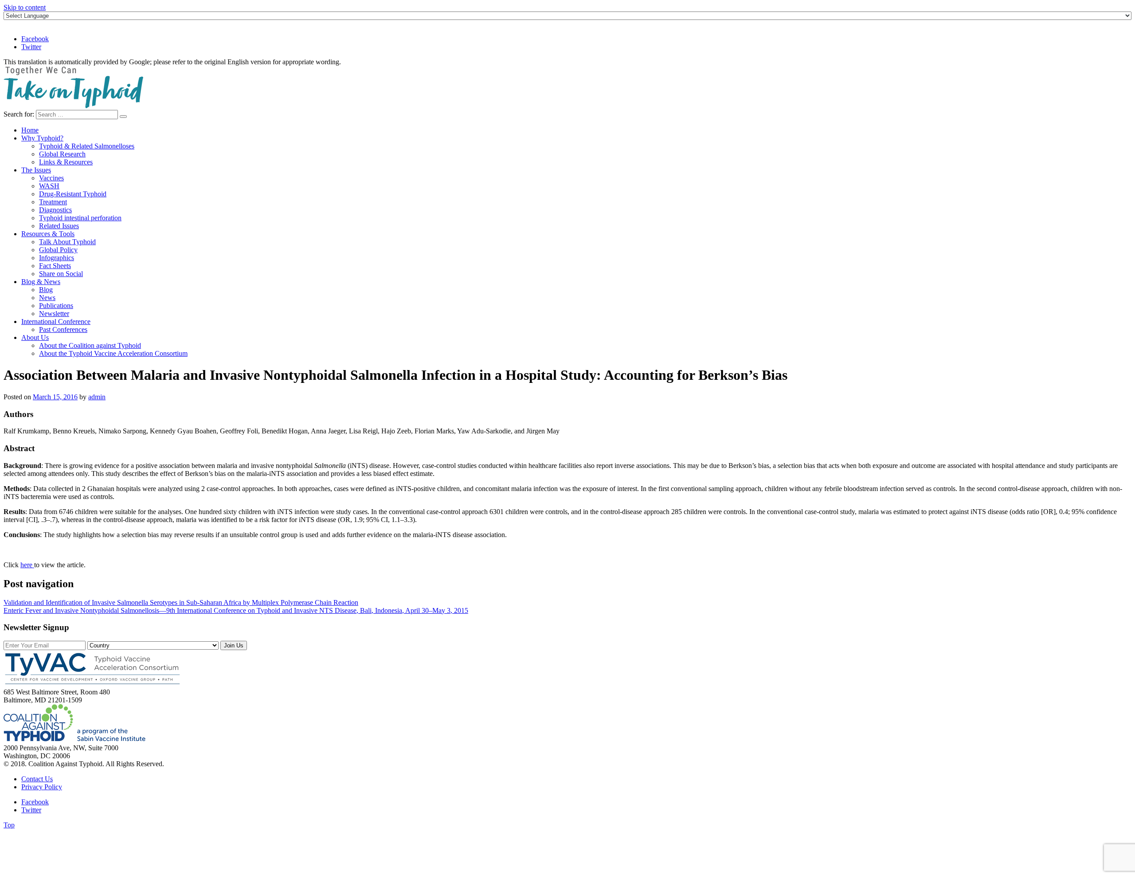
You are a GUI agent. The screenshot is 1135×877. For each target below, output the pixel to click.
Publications (56, 305)
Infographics (56, 257)
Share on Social (61, 273)
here (27, 565)
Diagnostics (55, 210)
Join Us (233, 645)
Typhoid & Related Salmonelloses (86, 146)
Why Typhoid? (42, 138)
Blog (46, 289)
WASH (49, 186)
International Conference (55, 321)
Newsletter (54, 313)
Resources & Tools (47, 234)
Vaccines (51, 178)
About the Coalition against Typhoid (90, 345)
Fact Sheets (55, 265)
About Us (35, 337)
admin (97, 397)
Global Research (62, 154)
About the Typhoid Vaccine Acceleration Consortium (113, 353)
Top (9, 825)
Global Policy (58, 249)
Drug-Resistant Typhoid (72, 194)
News (47, 297)
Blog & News (40, 281)
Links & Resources (66, 162)
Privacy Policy (41, 787)
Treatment (53, 202)
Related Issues (59, 226)
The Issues (36, 170)
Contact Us (37, 779)
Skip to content (25, 7)
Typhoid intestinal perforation (80, 218)
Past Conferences (63, 329)
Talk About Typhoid (67, 242)
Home (30, 130)
